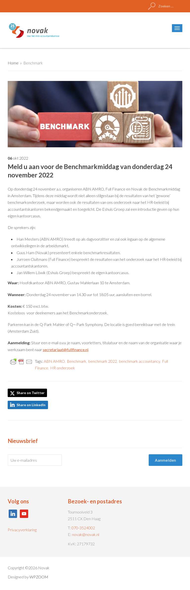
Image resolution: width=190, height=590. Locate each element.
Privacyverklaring (22, 529)
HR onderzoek (62, 367)
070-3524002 (83, 527)
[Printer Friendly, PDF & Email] (21, 361)
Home (13, 62)
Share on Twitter (30, 393)
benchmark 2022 (102, 361)
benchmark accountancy (139, 361)
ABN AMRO (54, 361)
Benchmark (33, 62)
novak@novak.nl (85, 534)
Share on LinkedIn (31, 405)
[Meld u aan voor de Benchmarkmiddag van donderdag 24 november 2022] (95, 113)
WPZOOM (38, 576)
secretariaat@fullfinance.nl (65, 349)
